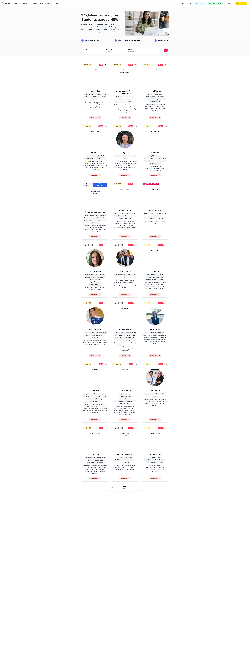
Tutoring (25, 3)
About (58, 3)
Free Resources (45, 3)
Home (17, 3)
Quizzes (34, 3)
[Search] (166, 50)
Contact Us (229, 3)
